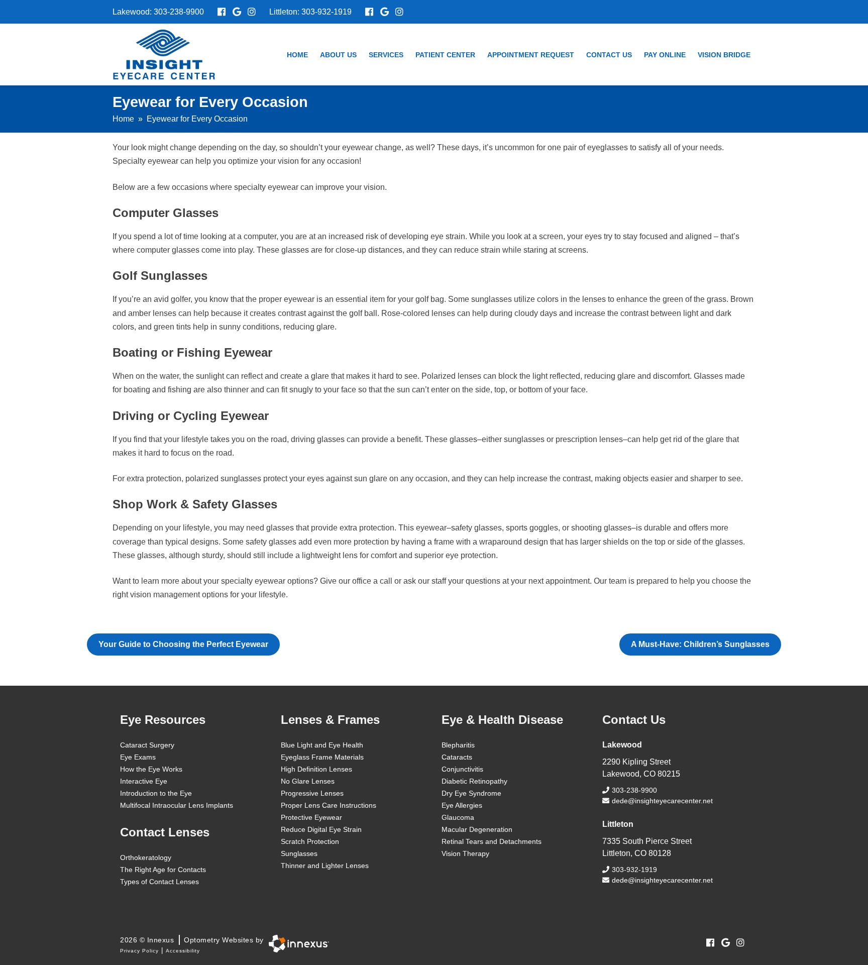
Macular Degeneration (477, 829)
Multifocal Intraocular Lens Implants (176, 805)
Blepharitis (458, 745)
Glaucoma (458, 817)
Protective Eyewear (311, 817)
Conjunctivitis (462, 769)
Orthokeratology (145, 857)
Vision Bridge (724, 55)
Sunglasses (299, 853)
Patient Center (445, 55)
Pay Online (665, 55)
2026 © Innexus (192, 940)
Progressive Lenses (312, 793)
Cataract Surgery (147, 745)
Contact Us (609, 55)
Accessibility (183, 950)
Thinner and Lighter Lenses (325, 866)
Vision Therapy (465, 853)
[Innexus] (296, 943)
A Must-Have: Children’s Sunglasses (700, 644)
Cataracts (457, 757)
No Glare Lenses (308, 781)
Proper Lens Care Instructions (328, 805)
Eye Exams (138, 757)
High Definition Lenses (316, 769)
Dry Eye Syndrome (471, 793)
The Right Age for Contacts (163, 870)
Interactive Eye (143, 781)
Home (297, 55)
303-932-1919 (326, 12)
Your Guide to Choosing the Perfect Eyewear (183, 644)
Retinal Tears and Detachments (491, 841)
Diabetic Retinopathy (474, 781)
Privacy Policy (139, 950)
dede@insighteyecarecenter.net (662, 801)
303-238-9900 (179, 12)
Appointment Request (530, 55)
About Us (338, 55)
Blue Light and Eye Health (322, 745)
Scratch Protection (310, 841)
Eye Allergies (462, 805)
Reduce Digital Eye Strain (321, 829)
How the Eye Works (151, 769)
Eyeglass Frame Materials (322, 757)
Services (386, 55)
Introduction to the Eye (156, 793)
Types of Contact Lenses (159, 882)
